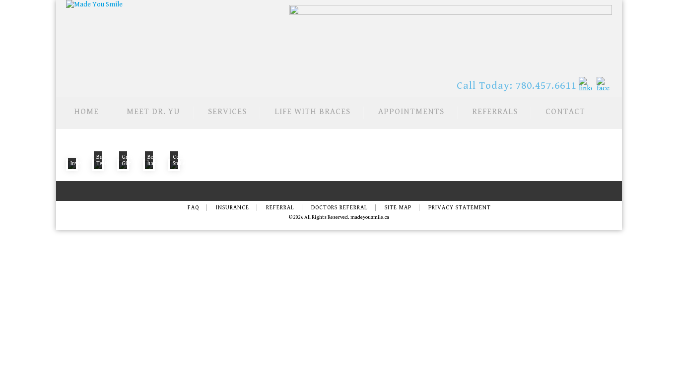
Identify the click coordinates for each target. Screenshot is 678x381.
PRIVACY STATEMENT (459, 207)
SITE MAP (398, 207)
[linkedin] (585, 84)
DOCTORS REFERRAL (339, 207)
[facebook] (603, 84)
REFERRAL (280, 207)
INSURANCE (232, 207)
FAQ (193, 207)
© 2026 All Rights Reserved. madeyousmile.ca (339, 217)
